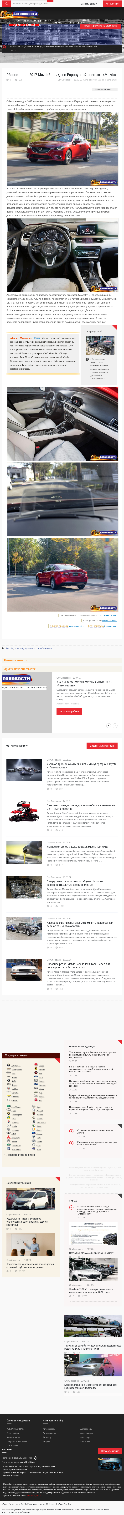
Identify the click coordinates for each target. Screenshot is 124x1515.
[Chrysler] (8, 1092)
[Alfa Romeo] (8, 1065)
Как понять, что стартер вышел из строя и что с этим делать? (97, 1143)
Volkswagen (16, 1149)
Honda (41, 1081)
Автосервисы (86, 1433)
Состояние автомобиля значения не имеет (91, 1253)
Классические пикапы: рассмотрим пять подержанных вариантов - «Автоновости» (80, 924)
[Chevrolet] (8, 1096)
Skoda (38, 1126)
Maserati (14, 1122)
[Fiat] (36, 1073)
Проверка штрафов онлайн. (20, 1154)
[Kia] (36, 1100)
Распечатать (111, 80)
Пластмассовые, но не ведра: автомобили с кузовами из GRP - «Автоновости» (81, 807)
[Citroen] (8, 1100)
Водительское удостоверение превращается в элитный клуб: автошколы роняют (30, 1266)
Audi (13, 1073)
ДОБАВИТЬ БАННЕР (24, 25)
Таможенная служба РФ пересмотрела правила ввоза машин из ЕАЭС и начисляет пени (92, 1347)
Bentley (14, 1077)
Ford (41, 1077)
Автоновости (89, 80)
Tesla (38, 1138)
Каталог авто (13, 1437)
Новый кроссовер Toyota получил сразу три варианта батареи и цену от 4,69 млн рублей (91, 1108)
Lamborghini (16, 1115)
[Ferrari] (36, 1069)
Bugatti (14, 1085)
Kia (40, 1100)
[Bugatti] (8, 1085)
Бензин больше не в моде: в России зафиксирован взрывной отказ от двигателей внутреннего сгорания (91, 1069)
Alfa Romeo (15, 1066)
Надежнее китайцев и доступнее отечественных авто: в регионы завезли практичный (27, 1221)
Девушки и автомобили (18, 1441)
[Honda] (36, 1081)
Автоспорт (85, 1437)
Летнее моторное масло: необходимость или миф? (77, 846)
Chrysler (14, 1093)
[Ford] (36, 1077)
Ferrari (42, 1070)
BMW (13, 1081)
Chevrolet (15, 1097)
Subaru (39, 1134)
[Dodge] (36, 1065)
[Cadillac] (8, 1089)
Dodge (41, 1066)
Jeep (40, 1093)
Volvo (38, 1149)
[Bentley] (8, 1077)
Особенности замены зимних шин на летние (95, 1131)
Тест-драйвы (13, 1433)
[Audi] (8, 1073)
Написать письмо (110, 1451)
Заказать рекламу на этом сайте (100, 25)
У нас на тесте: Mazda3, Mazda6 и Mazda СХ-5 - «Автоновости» (84, 683)
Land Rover (16, 1107)
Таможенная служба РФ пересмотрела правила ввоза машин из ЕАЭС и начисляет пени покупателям (92, 1054)
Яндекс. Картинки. (109, 621)
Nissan (14, 1142)
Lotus (13, 1118)
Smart (38, 1130)
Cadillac (14, 1089)
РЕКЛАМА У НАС (15, 1429)
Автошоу (47, 1437)
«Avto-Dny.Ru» (33, 1495)
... (2, 1500)
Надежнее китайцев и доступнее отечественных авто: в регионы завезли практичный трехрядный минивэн (93, 1083)
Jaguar (41, 1097)
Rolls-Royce (41, 1122)
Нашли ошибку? (103, 89)
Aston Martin (16, 1070)
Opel (38, 1107)
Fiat (40, 1073)
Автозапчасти (49, 1433)
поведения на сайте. (76, 626)
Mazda (101, 80)
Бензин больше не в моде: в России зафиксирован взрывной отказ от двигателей (90, 1386)
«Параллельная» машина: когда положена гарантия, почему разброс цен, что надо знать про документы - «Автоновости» (97, 1210)
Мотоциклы (12, 1445)
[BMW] (8, 1081)
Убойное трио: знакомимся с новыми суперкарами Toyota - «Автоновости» (81, 765)
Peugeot (39, 1111)
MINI (13, 1134)
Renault (39, 1118)
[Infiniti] (36, 1089)
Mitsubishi (15, 1138)
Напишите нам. (110, 626)
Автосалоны (86, 1429)
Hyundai (42, 1085)
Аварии (46, 1441)
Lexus (13, 1111)
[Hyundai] (36, 1085)
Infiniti (41, 1089)
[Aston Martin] (8, 1069)
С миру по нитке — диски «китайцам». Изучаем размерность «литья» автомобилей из (75, 883)
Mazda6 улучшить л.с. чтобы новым (33, 648)
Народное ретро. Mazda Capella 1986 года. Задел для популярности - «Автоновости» (78, 965)
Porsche (39, 1115)
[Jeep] (36, 1092)
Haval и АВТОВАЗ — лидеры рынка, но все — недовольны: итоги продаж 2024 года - (92, 1291)
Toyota (39, 1142)
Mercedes (15, 1130)
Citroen (14, 1100)
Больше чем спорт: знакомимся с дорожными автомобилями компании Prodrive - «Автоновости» (53, 46)
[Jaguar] (36, 1096)
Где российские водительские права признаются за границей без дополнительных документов (93, 1096)
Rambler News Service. (108, 615)
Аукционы (85, 1441)
